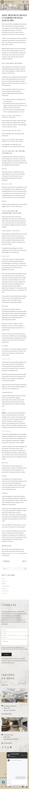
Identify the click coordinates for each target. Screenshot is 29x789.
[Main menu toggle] (27, 2)
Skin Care (4, 593)
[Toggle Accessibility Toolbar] (3, 782)
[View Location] (2, 735)
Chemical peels (6, 359)
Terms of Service (19, 649)
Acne (3, 578)
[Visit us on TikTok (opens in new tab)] (8, 747)
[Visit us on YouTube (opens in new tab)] (11, 747)
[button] (23, 2)
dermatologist (14, 553)
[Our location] (23, 787)
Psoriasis (4, 588)
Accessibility (3, 777)
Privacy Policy (9, 649)
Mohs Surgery (5, 586)
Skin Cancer (5, 591)
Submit (6, 654)
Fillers (4, 410)
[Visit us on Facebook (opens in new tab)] (2, 747)
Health (4, 583)
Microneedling (6, 431)
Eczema (4, 581)
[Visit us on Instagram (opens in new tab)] (5, 747)
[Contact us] (27, 787)
